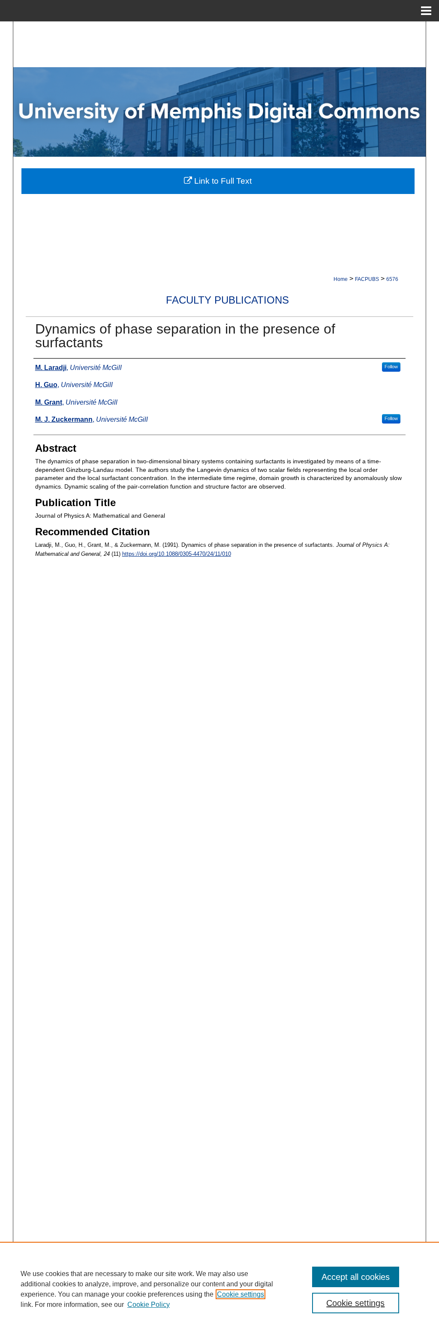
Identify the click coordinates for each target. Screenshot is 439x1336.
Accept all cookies (356, 1277)
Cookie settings (240, 1294)
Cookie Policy (148, 1304)
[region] (219, 1289)
